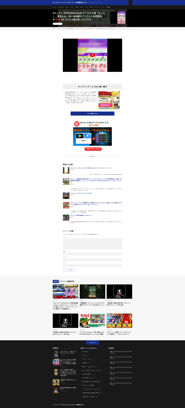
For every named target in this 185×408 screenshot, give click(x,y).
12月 (113, 358)
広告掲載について (86, 362)
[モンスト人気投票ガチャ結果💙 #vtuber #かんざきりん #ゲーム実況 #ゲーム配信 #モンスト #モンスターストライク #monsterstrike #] (56, 372)
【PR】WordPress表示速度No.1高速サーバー (92, 392)
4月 (119, 351)
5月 (121, 351)
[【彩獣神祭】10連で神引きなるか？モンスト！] (56, 382)
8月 (126, 351)
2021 (111, 378)
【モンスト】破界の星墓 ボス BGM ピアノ (81, 215)
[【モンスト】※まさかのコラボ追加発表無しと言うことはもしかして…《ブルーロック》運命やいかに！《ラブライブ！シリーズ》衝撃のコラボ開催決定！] (56, 362)
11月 (111, 358)
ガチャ (72, 7)
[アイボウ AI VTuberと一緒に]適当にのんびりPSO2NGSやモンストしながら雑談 (92, 333)
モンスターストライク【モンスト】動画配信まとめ (72, 404)
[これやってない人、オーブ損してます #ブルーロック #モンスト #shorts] (56, 354)
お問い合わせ (85, 351)
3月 (117, 351)
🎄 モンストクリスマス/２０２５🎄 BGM (81, 193)
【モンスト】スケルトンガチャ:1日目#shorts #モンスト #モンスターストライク (90, 168)
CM (98, 7)
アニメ (86, 7)
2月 (115, 351)
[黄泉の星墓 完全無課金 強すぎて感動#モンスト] (56, 390)
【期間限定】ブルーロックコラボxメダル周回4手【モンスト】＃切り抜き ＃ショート (92, 305)
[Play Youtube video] (92, 55)
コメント (65, 236)
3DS (81, 7)
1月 (113, 351)
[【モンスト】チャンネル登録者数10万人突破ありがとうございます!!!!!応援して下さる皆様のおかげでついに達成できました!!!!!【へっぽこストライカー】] (66, 205)
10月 (131, 356)
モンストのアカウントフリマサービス (92, 389)
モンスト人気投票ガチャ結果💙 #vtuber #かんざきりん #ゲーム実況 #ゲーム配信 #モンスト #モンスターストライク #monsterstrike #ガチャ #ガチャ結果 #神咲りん (68, 372)
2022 (111, 372)
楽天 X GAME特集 (86, 374)
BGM (77, 7)
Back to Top (92, 342)
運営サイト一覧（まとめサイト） (89, 366)
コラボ (66, 7)
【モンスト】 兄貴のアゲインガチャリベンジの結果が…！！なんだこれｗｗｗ (119, 333)
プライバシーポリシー (87, 359)
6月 (123, 351)
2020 (111, 383)
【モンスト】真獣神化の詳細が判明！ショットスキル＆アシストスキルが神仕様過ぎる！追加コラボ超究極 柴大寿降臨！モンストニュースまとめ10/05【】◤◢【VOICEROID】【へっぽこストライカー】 (96, 180)
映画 (91, 7)
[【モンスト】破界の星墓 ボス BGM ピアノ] (66, 218)
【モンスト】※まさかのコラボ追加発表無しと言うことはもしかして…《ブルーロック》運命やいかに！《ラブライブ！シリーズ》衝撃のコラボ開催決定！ (65, 306)
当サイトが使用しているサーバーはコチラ (91, 370)
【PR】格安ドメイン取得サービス (89, 396)
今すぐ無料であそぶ (92, 113)
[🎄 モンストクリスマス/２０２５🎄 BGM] (66, 195)
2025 (111, 356)
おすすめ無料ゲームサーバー (88, 377)
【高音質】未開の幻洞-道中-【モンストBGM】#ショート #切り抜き (119, 304)
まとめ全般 (60, 7)
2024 (111, 362)
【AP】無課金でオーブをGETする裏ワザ (91, 381)
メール (65, 257)
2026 (111, 351)
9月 (128, 356)
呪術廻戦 (109, 7)
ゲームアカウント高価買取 (88, 385)
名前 (64, 251)
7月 (125, 351)
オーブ (102, 7)
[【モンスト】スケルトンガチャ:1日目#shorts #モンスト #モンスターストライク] (66, 170)
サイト (64, 263)
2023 (111, 367)
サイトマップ (85, 355)
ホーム (54, 7)
